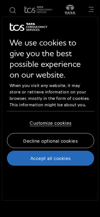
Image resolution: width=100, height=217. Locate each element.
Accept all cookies (50, 158)
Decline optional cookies (50, 140)
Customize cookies (50, 122)
